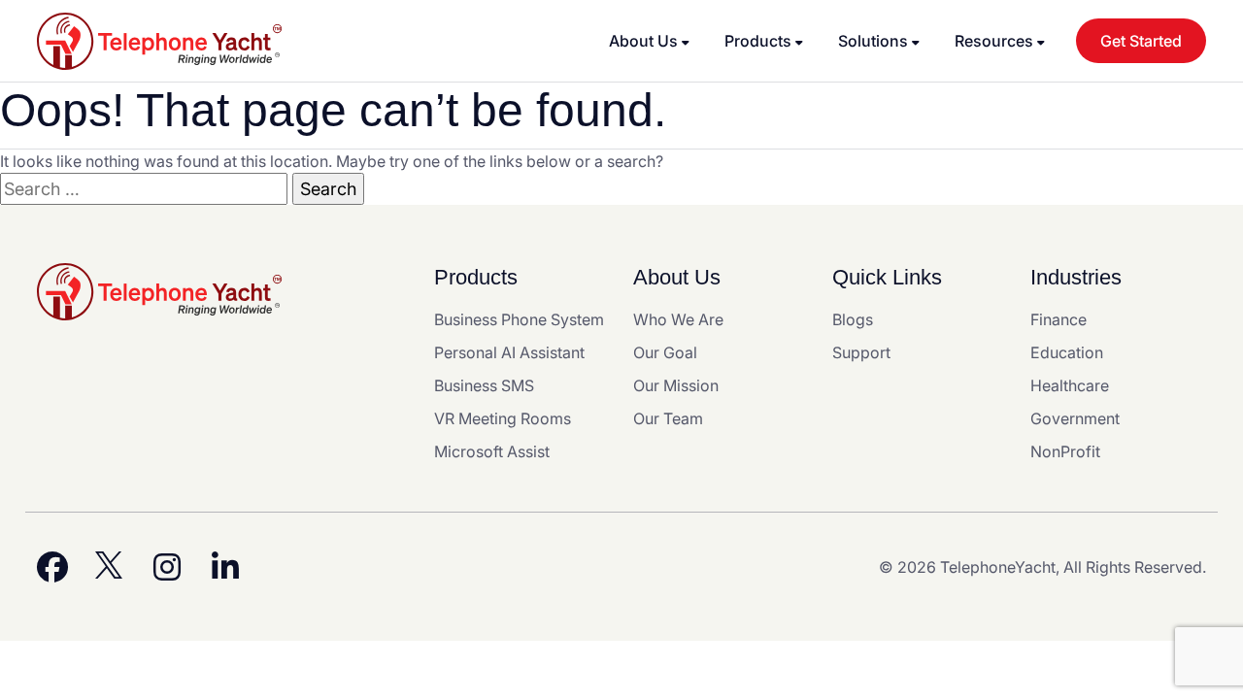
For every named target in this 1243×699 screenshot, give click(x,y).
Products (757, 40)
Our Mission (676, 385)
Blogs (852, 319)
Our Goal (665, 352)
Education (1066, 352)
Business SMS (484, 385)
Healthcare (1069, 385)
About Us (643, 40)
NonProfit (1065, 451)
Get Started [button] (1141, 40)
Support (861, 352)
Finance (1058, 319)
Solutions (873, 40)
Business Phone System (519, 319)
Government (1075, 418)
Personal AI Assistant (509, 352)
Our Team (668, 418)
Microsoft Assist (492, 451)
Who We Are (678, 319)
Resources (994, 40)
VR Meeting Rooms (502, 418)
